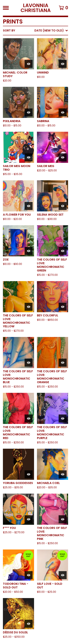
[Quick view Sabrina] (63, 112)
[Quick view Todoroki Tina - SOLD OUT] (29, 575)
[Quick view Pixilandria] (29, 112)
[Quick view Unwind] (63, 64)
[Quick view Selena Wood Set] (63, 206)
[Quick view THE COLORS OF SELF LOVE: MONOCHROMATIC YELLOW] (29, 307)
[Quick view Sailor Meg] (63, 157)
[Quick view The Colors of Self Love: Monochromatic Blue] (29, 363)
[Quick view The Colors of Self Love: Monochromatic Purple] (63, 418)
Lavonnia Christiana (36, 8)
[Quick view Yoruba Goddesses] (29, 474)
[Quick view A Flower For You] (29, 206)
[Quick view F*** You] (29, 519)
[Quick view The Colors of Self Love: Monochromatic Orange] (63, 363)
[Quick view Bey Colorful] (63, 307)
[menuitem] (35, 30)
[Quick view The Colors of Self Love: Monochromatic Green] (63, 251)
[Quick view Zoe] (29, 251)
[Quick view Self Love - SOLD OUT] (63, 575)
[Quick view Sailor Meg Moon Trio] (29, 157)
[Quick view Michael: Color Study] (29, 64)
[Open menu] (6, 8)
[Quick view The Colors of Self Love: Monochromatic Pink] (63, 519)
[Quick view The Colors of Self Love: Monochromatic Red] (29, 418)
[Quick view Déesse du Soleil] (29, 624)
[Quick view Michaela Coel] (63, 474)
